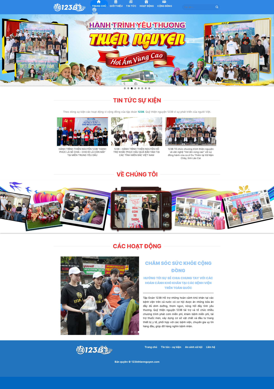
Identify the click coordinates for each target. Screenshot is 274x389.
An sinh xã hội (193, 347)
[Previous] (52, 133)
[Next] (221, 133)
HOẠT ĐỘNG (147, 6)
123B (95, 13)
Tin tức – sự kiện (171, 347)
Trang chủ (151, 347)
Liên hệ (210, 347)
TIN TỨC (131, 6)
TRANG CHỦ (99, 6)
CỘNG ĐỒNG (164, 6)
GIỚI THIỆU (116, 6)
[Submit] (217, 7)
